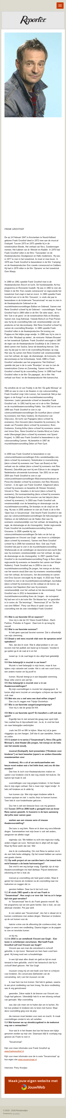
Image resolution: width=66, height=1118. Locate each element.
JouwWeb (16, 1113)
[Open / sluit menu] (60, 5)
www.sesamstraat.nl (27, 1059)
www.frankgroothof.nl (14, 1051)
